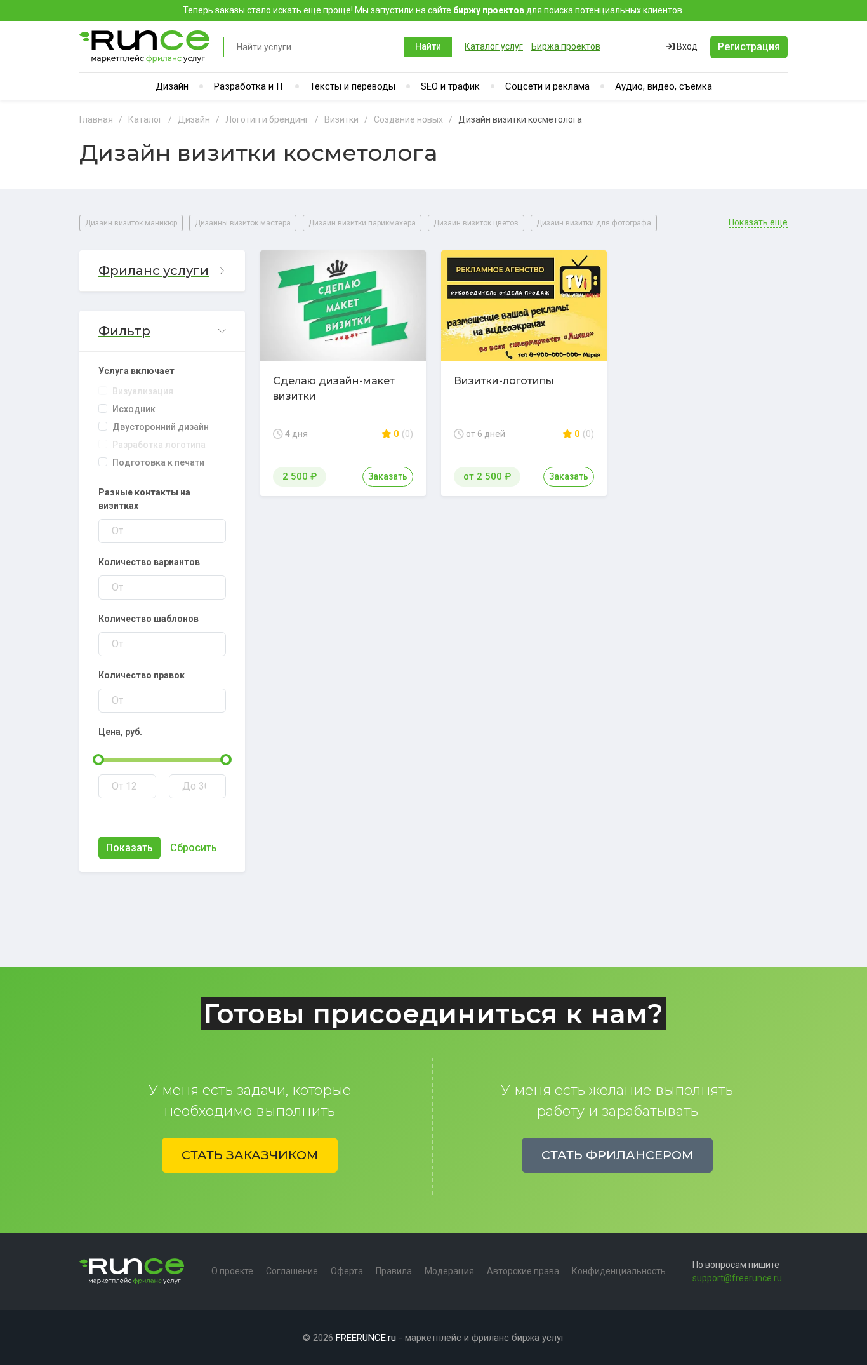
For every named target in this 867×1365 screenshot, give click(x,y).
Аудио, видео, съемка (663, 86)
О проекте (232, 1271)
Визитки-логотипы (504, 381)
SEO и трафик (450, 86)
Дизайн (172, 86)
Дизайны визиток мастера (243, 223)
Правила (394, 1271)
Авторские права (523, 1271)
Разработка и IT (249, 86)
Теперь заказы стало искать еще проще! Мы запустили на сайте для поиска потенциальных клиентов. (433, 10)
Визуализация (142, 391)
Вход (686, 46)
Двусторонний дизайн (160, 427)
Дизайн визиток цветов (476, 223)
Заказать (387, 476)
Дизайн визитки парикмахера (362, 223)
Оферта (347, 1271)
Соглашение (292, 1271)
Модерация (449, 1271)
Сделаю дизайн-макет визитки (334, 388)
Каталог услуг (494, 46)
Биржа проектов (565, 46)
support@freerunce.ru (737, 1278)
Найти (428, 46)
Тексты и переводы (352, 86)
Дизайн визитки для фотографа (593, 223)
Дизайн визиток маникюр (131, 223)
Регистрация (749, 47)
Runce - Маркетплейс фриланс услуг (145, 46)
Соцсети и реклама (547, 86)
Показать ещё (758, 222)
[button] (162, 271)
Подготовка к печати (158, 462)
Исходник (134, 409)
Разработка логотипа (159, 445)
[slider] (98, 759)
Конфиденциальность (619, 1271)
